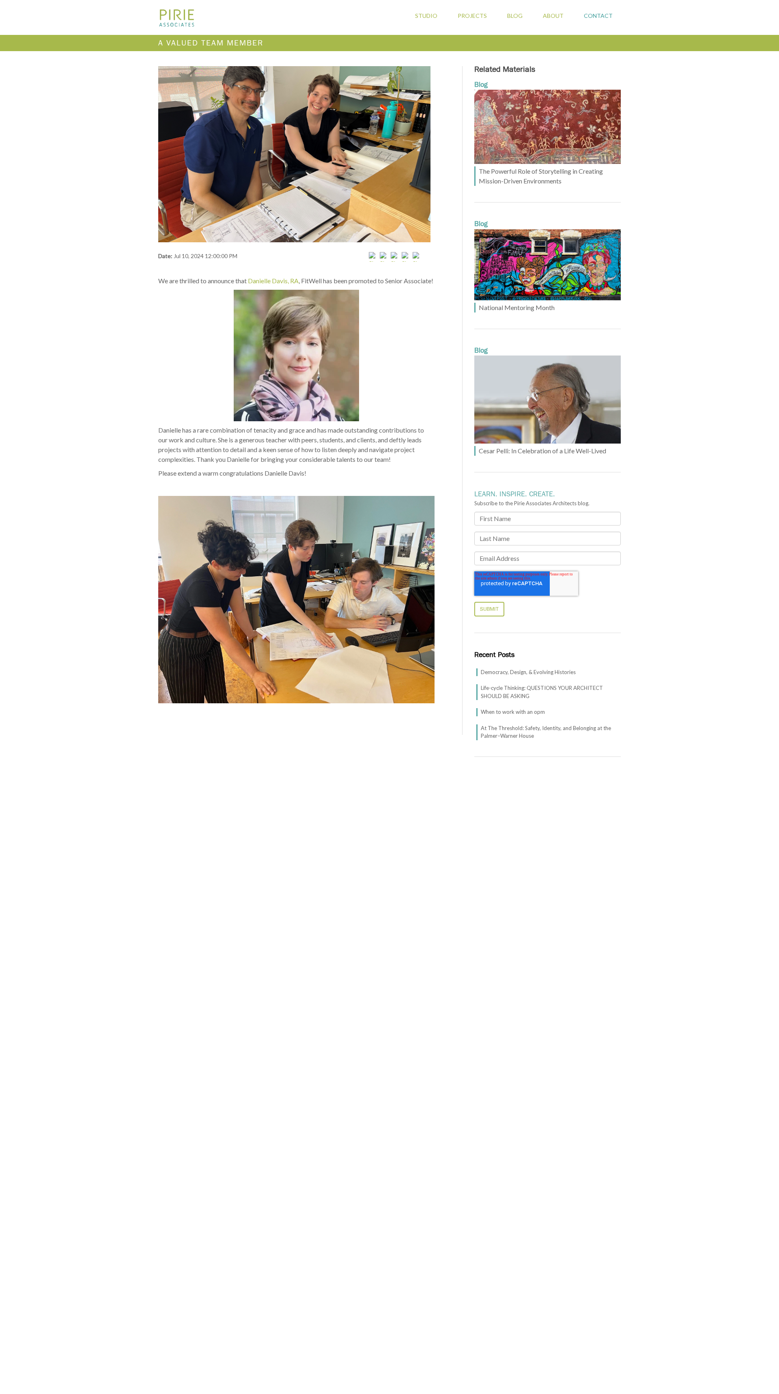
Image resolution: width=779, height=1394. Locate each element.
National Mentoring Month (517, 307)
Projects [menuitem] (472, 15)
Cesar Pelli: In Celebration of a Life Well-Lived (542, 451)
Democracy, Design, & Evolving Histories (528, 672)
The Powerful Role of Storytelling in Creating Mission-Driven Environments (541, 176)
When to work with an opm (513, 712)
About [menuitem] (553, 15)
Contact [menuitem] (598, 15)
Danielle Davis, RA (273, 280)
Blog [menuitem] (515, 15)
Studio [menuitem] (426, 15)
